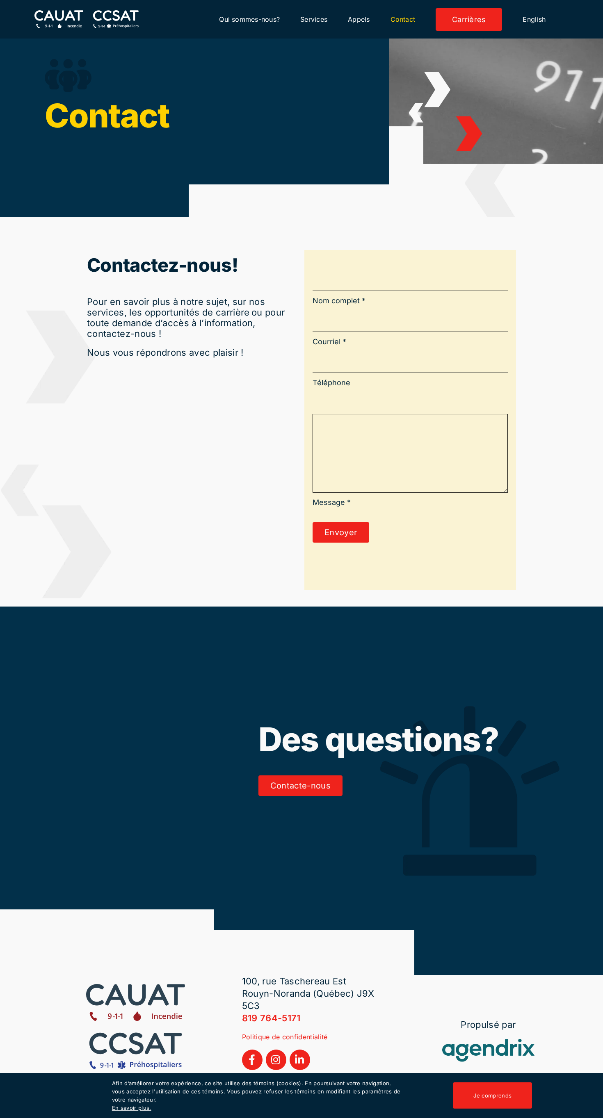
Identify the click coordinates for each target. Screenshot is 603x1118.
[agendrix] (488, 1043)
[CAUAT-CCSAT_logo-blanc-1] (86, 14)
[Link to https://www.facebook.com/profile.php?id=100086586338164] (252, 1060)
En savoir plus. (131, 1107)
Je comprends (492, 1095)
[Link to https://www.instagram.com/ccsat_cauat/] (276, 1060)
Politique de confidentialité (285, 1037)
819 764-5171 (271, 1018)
